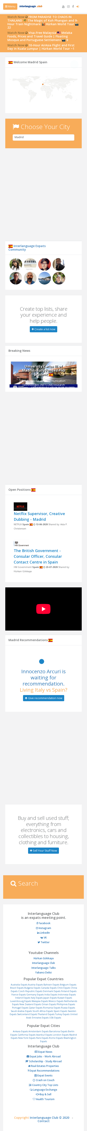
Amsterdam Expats (39, 1031)
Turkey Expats (62, 1014)
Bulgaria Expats (32, 987)
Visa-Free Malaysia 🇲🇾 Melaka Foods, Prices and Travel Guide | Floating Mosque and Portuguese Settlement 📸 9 (39, 36)
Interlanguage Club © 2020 (51, 1118)
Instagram (44, 928)
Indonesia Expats (67, 994)
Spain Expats (60, 1011)
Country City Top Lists (44, 1085)
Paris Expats (42, 1037)
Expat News (45, 1052)
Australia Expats (19, 984)
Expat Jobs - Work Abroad (45, 1056)
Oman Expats (49, 1004)
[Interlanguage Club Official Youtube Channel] (63, 6)
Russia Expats (68, 1007)
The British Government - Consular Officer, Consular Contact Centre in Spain (38, 556)
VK (45, 937)
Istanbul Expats (44, 1034)
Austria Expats (35, 984)
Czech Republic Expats (30, 991)
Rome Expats (56, 1037)
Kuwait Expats (64, 997)
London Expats (61, 1034)
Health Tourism (44, 1099)
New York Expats (26, 1037)
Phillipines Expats (66, 1004)
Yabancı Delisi (43, 972)
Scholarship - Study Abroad (45, 1061)
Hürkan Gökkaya (44, 958)
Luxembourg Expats (20, 1001)
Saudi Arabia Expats (21, 1011)
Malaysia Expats (40, 1001)
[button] (15, 373)
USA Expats (55, 1017)
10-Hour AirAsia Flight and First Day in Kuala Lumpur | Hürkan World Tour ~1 (41, 47)
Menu (11, 6)
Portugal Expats (20, 1007)
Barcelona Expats (58, 1031)
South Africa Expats (43, 1011)
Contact (44, 1121)
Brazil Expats (17, 987)
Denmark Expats (51, 991)
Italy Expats (37, 997)
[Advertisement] (43, 197)
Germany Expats (35, 994)
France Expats (18, 994)
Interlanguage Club (43, 963)
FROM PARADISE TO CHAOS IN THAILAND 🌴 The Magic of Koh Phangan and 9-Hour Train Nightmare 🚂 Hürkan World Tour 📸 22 (43, 22)
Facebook (44, 923)
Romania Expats (51, 1007)
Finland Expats (68, 991)
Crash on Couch (44, 1080)
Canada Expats (49, 987)
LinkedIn (44, 932)
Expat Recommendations (44, 1070)
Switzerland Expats (27, 1014)
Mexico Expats (56, 1001)
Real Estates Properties (44, 1066)
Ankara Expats (20, 1031)
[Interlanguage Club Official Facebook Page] (73, 6)
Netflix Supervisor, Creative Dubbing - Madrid (39, 516)
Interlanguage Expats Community (27, 247)
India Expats (50, 994)
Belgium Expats (68, 984)
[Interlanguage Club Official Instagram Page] (68, 6)
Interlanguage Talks (43, 968)
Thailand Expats (46, 1014)
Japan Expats (50, 997)
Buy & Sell (45, 1094)
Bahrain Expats (51, 984)
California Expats (26, 1034)
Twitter (45, 942)
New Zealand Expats (30, 1004)
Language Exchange (44, 1089)
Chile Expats (63, 987)
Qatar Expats (35, 1007)
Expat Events (45, 1075)
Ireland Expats (22, 997)
